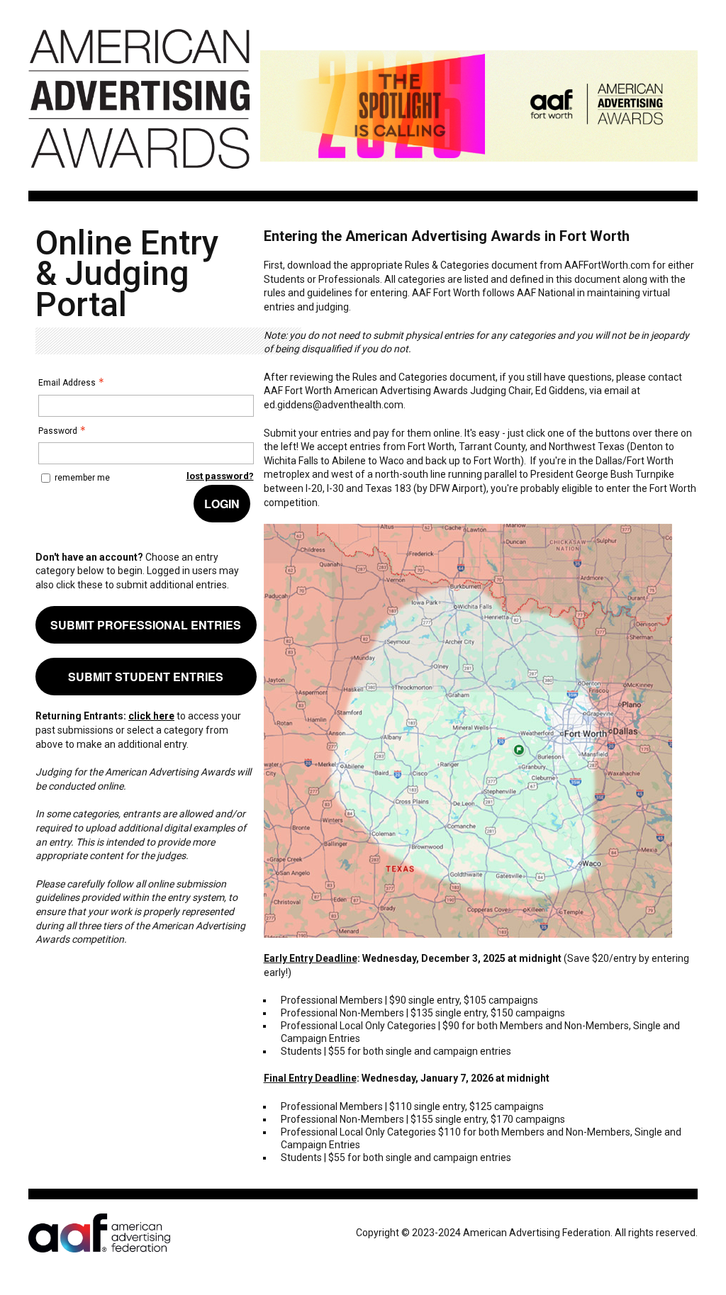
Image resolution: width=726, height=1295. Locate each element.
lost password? (220, 476)
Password (57, 431)
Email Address (67, 383)
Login (222, 503)
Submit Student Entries (145, 676)
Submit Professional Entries (145, 625)
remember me (82, 478)
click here (151, 716)
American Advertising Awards (139, 176)
